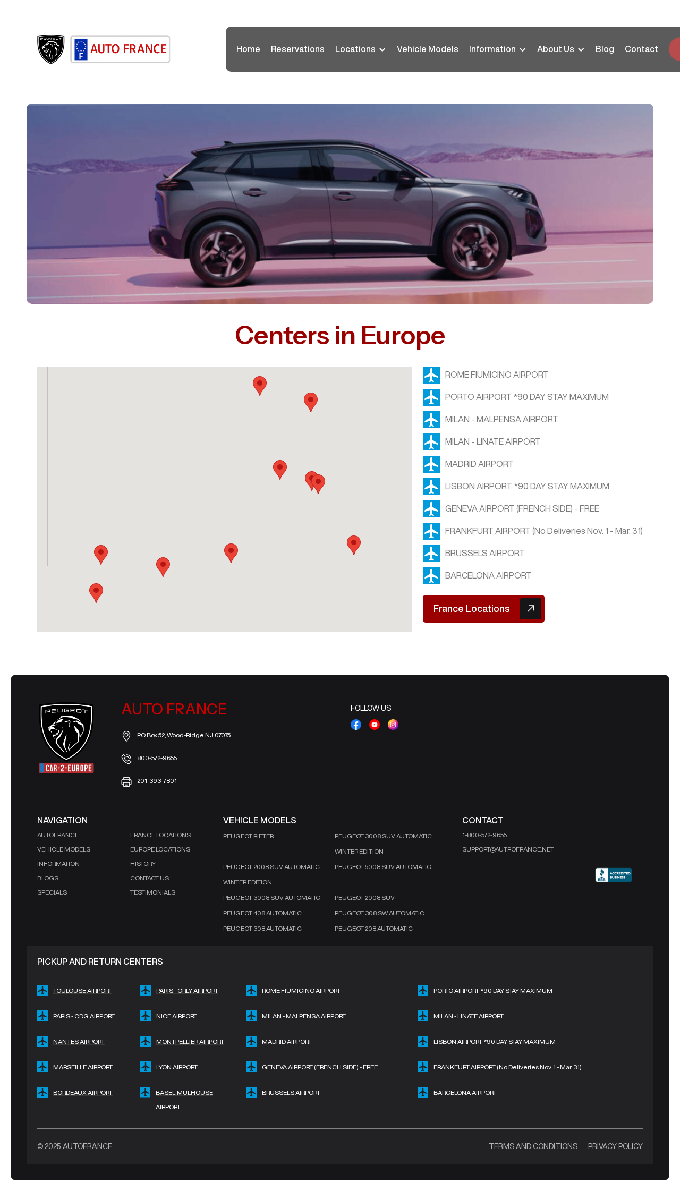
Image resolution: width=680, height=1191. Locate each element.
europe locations (160, 849)
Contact (641, 49)
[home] (105, 49)
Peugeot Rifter (248, 835)
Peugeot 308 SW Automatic (379, 912)
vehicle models (63, 849)
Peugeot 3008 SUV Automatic (271, 897)
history (143, 863)
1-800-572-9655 (484, 834)
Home (248, 49)
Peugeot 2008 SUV (365, 897)
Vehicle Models (427, 49)
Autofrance (58, 834)
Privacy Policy (615, 1146)
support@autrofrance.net (508, 849)
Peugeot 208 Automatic (374, 928)
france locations (160, 834)
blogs (47, 877)
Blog (605, 49)
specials (52, 892)
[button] (360, 49)
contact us (149, 877)
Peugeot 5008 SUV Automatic (383, 866)
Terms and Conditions (533, 1146)
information (58, 863)
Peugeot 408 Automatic (262, 912)
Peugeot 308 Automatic (262, 928)
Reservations (298, 49)
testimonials (152, 892)
